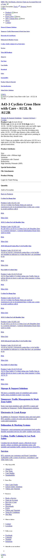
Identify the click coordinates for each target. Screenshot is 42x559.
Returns (8, 504)
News (7, 21)
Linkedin (8, 537)
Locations (8, 526)
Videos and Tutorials (12, 489)
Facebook (8, 535)
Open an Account (11, 500)
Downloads (9, 506)
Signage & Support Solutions (11, 118)
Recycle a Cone (11, 502)
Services (8, 14)
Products (8, 12)
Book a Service (10, 498)
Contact (8, 23)
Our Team (9, 471)
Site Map (8, 514)
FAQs (7, 508)
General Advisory (29, 118)
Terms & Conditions (12, 512)
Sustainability (10, 475)
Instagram (8, 541)
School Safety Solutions (13, 487)
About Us (8, 469)
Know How (9, 16)
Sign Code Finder (11, 485)
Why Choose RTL (11, 19)
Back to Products (7, 194)
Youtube (8, 539)
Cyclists (3, 120)
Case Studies (9, 473)
